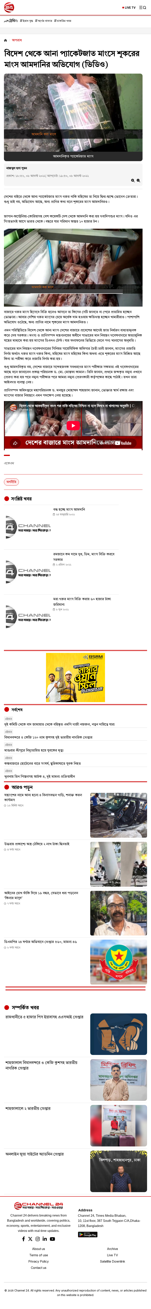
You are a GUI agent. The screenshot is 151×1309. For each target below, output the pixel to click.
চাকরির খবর (64, 21)
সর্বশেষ (16, 710)
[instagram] (38, 1239)
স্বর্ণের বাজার (45, 21)
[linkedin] (45, 1239)
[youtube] (52, 1239)
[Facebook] (23, 1239)
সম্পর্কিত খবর (25, 1007)
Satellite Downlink (112, 1261)
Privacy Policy (38, 1261)
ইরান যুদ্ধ (28, 21)
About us (38, 1249)
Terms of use (38, 1255)
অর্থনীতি (11, 482)
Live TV (112, 1255)
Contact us (38, 1268)
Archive (112, 1249)
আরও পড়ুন (22, 787)
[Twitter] (30, 1239)
